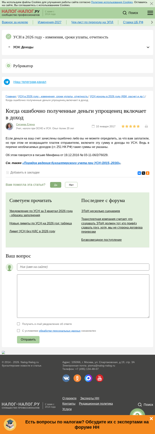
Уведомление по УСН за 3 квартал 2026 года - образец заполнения (41, 213)
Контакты (68, 403)
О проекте (69, 398)
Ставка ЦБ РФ (133, 22)
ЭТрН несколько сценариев (100, 211)
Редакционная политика (96, 403)
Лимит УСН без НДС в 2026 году (32, 231)
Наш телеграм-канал (29, 82)
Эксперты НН (89, 398)
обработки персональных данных (60, 330)
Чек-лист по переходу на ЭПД (92, 22)
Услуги (67, 409)
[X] (143, 173)
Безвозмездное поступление (101, 239)
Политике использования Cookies (112, 2)
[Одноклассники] (147, 173)
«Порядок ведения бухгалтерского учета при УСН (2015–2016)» (71, 163)
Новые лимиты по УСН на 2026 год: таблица (40, 223)
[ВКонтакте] (139, 173)
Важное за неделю (15, 22)
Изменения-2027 (49, 22)
